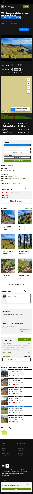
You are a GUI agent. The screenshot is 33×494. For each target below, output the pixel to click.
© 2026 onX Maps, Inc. (12, 491)
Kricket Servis (6, 356)
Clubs (3, 450)
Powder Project (20, 453)
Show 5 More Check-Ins (16, 359)
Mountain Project (21, 443)
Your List (21, 73)
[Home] (8, 6)
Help (3, 445)
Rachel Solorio (6, 352)
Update (25, 329)
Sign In (26, 6)
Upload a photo (17, 157)
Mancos (14, 23)
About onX (4, 478)
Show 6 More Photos (16, 285)
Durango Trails (12, 176)
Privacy (24, 491)
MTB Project (20, 445)
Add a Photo (28, 208)
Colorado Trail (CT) (8, 170)
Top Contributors (6, 453)
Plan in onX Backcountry (17, 145)
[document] (16, 486)
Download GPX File (17, 152)
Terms (20, 491)
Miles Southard (6, 343)
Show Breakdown (16, 201)
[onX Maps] (5, 467)
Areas (2, 23)
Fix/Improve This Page (17, 160)
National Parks (20, 455)
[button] (3, 48)
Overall (9, 198)
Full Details (28, 189)
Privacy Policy (16, 485)
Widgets (4, 448)
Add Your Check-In (24, 339)
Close (16, 489)
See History (23, 331)
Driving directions (17, 149)
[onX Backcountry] (6, 2)
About (3, 443)
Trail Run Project (21, 450)
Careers (4, 480)
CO (7, 23)
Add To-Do (14, 73)
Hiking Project (20, 448)
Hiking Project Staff (14, 183)
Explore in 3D (24, 29)
